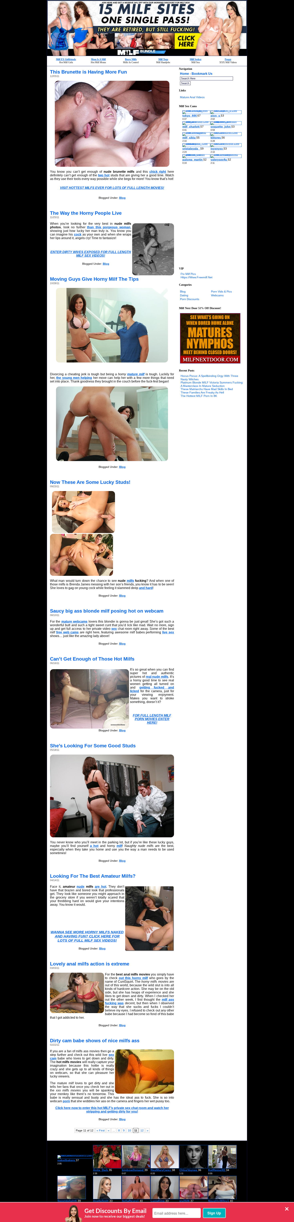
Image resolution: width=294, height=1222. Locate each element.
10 (129, 1130)
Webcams (217, 295)
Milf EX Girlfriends (66, 59)
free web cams (67, 632)
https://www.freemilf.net (196, 277)
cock (77, 234)
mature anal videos (192, 97)
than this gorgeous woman (108, 227)
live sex (168, 632)
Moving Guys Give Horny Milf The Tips (94, 279)
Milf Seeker (195, 59)
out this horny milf (133, 978)
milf (119, 846)
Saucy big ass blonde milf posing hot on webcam (106, 611)
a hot (94, 846)
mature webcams (74, 621)
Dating (184, 295)
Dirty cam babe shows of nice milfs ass (94, 1040)
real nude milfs (157, 676)
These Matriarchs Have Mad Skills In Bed (207, 389)
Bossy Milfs (131, 59)
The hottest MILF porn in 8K (199, 395)
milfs (130, 580)
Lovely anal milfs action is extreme (89, 963)
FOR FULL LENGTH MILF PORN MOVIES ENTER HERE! (152, 719)
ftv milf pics (188, 274)
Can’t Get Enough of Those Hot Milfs (92, 659)
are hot (100, 886)
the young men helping (74, 377)
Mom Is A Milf (98, 59)
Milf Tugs (163, 59)
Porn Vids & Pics (221, 291)
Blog (122, 197)
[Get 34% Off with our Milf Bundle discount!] (147, 54)
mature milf (135, 374)
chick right (157, 171)
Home (184, 73)
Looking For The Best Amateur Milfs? (93, 876)
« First (101, 1130)
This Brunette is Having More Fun (88, 72)
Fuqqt (228, 59)
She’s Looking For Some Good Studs (93, 745)
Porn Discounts (189, 299)
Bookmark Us (202, 73)
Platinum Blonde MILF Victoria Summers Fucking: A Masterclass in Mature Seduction (212, 384)
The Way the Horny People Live (86, 213)
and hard (146, 588)
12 (142, 1130)
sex (114, 628)
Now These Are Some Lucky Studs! (90, 482)
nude (80, 886)
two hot (103, 175)
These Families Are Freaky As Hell (202, 392)
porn (66, 1101)
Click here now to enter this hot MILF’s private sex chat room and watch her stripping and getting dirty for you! (112, 1109)
